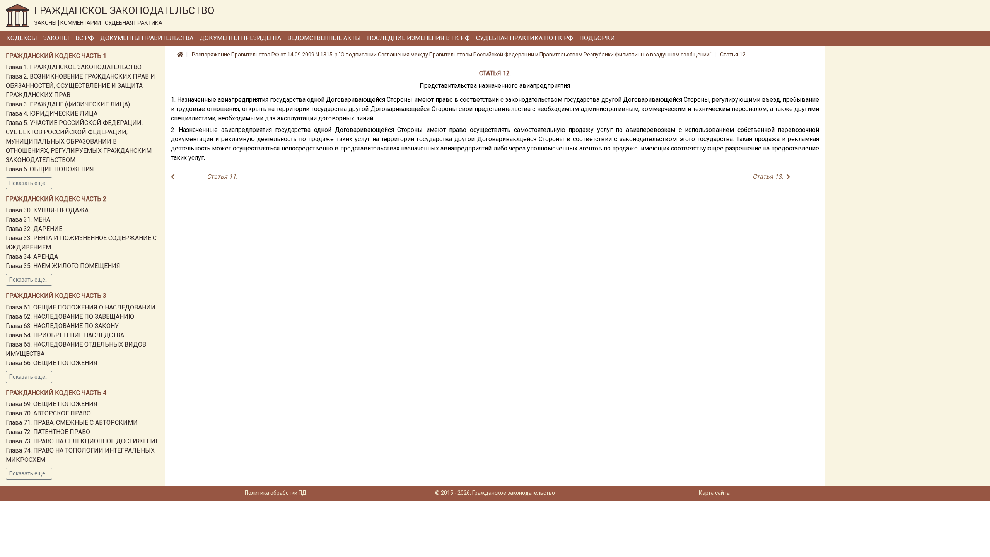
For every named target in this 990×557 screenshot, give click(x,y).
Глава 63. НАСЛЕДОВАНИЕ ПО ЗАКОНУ (62, 326)
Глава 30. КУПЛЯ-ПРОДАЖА (47, 210)
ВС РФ (84, 38)
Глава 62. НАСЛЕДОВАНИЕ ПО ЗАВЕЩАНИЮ (70, 316)
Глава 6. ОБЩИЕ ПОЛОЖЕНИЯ (50, 169)
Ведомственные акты (324, 38)
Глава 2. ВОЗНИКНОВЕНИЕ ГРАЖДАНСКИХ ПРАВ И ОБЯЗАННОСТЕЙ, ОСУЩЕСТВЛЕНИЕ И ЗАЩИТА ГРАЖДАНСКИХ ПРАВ (80, 86)
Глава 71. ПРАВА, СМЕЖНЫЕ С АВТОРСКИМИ (72, 422)
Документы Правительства (146, 38)
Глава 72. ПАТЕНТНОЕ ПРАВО (48, 432)
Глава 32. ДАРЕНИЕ (34, 228)
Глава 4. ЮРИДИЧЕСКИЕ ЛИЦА (51, 113)
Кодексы (21, 38)
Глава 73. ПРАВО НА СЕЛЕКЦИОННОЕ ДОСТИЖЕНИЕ (82, 441)
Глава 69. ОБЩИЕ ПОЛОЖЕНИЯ (51, 404)
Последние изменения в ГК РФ (418, 38)
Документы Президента (240, 38)
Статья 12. (733, 54)
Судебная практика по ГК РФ (524, 38)
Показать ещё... (29, 183)
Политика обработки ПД (276, 493)
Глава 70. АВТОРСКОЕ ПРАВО (48, 413)
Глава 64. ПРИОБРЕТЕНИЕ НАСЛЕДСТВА (65, 335)
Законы (56, 38)
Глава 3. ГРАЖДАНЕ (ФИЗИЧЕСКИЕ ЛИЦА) (68, 104)
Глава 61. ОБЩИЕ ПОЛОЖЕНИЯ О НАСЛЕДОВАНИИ (80, 307)
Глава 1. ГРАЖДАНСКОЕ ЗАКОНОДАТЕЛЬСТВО (74, 67)
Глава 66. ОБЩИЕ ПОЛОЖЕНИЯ (51, 363)
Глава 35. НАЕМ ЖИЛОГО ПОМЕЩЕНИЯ (63, 266)
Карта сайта (714, 493)
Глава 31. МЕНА (28, 219)
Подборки (597, 38)
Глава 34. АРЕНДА (32, 256)
